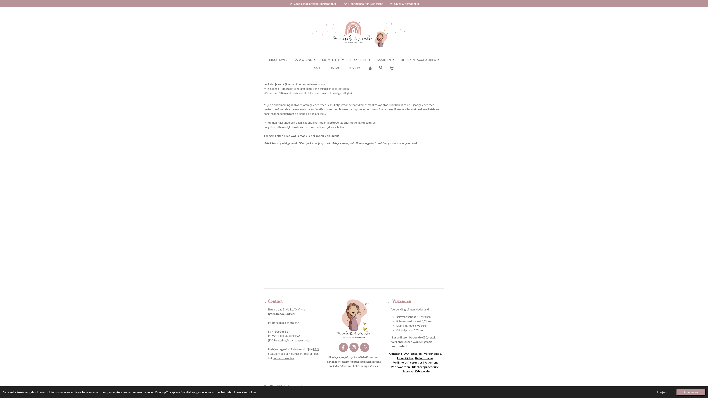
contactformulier (283, 358)
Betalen (416, 353)
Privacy (407, 371)
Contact (394, 353)
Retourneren (424, 358)
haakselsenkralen (370, 361)
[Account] (370, 68)
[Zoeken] (380, 67)
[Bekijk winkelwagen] (391, 68)
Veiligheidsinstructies (408, 362)
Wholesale (422, 371)
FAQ (316, 349)
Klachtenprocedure (425, 367)
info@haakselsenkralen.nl (284, 322)
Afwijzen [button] (662, 392)
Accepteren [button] (691, 392)
